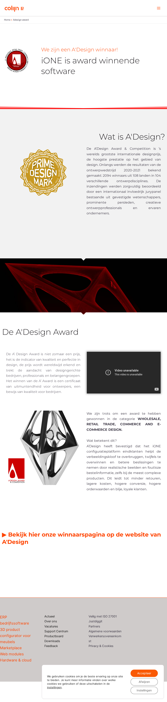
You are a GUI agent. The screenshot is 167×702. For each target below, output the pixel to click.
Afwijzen (144, 681)
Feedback (51, 646)
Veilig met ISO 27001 (103, 616)
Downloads (52, 641)
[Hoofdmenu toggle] (158, 8)
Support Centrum (56, 631)
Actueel (49, 616)
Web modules (12, 654)
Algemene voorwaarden (105, 631)
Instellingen (144, 690)
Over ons (50, 621)
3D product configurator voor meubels (15, 635)
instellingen (54, 687)
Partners (94, 626)
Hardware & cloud (15, 660)
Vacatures (51, 626)
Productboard (53, 636)
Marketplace (11, 648)
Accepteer (144, 673)
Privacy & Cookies (101, 646)
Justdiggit (95, 621)
